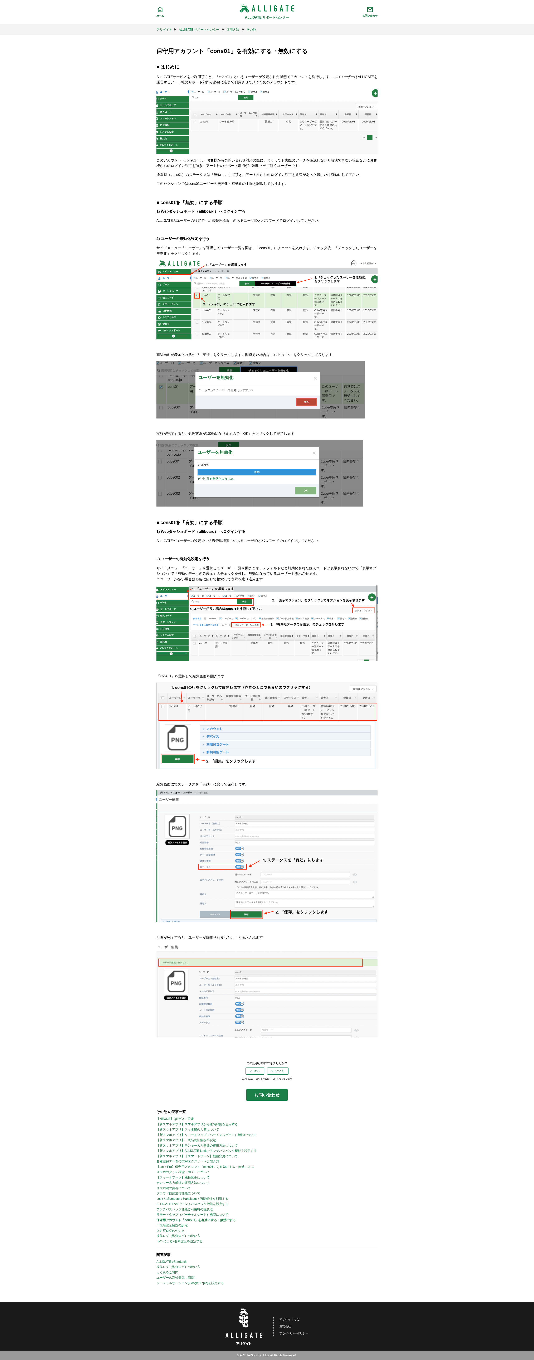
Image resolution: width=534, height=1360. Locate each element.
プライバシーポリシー (294, 1333)
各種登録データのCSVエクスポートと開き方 (187, 1161)
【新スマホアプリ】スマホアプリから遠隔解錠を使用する (197, 1124)
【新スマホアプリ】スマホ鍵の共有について (187, 1129)
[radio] (255, 1071)
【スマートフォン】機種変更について (183, 1177)
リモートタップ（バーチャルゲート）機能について (192, 1214)
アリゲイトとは (289, 1319)
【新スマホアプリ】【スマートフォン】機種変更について (197, 1156)
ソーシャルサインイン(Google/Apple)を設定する (190, 1283)
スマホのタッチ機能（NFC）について (183, 1172)
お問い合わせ (267, 1095)
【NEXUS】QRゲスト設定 (175, 1119)
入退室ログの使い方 (170, 1230)
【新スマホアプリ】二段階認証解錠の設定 (186, 1140)
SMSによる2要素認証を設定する (179, 1241)
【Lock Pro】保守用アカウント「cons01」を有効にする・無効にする (205, 1166)
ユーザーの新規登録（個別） (176, 1277)
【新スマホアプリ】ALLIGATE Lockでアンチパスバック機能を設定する (206, 1150)
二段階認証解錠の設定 (172, 1225)
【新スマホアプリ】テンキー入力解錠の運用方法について (197, 1145)
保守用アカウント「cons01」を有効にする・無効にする (196, 1220)
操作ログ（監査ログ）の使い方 (178, 1236)
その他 (251, 29)
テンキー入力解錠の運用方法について (183, 1182)
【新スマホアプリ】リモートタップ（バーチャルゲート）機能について (206, 1135)
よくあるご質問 (167, 1272)
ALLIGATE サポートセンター (199, 29)
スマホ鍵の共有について (173, 1188)
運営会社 (285, 1326)
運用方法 (233, 29)
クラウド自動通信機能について (178, 1193)
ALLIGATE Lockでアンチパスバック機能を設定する (192, 1204)
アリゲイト (164, 29)
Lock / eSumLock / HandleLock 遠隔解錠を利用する (192, 1198)
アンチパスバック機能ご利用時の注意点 (184, 1209)
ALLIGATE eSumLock (171, 1261)
